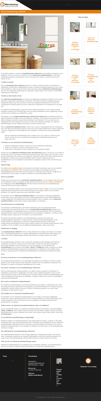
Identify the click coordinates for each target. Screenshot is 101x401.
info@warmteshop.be (35, 375)
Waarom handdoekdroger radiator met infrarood (92, 78)
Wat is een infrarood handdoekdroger (92, 39)
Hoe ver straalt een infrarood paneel (90, 110)
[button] (67, 4)
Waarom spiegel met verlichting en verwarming (75, 46)
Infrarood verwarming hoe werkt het (75, 142)
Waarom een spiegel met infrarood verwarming (75, 78)
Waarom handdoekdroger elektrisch (76, 111)
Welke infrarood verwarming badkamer (91, 140)
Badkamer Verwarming (88, 366)
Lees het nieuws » (58, 382)
